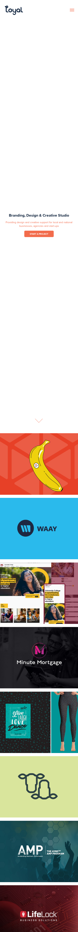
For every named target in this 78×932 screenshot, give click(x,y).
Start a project (39, 233)
